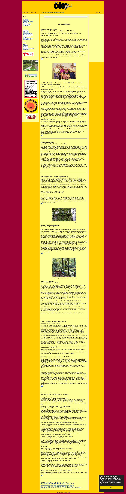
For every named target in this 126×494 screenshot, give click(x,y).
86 (64, 486)
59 (58, 485)
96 (45, 487)
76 (49, 486)
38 (61, 483)
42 (67, 483)
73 (45, 486)
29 (48, 483)
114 (80, 487)
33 (54, 483)
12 (54, 482)
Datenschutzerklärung (28, 48)
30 (49, 483)
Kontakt (25, 44)
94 (42, 487)
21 (67, 482)
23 (70, 482)
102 (56, 487)
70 (41, 486)
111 (74, 487)
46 (73, 483)
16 (60, 482)
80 (55, 486)
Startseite (25, 19)
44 (70, 483)
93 (41, 487)
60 (60, 485)
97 (47, 487)
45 (71, 483)
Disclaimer (25, 47)
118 (45, 488)
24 (41, 483)
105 (62, 487)
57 (55, 485)
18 (63, 482)
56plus (24, 37)
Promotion (25, 23)
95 (44, 487)
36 (58, 483)
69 (73, 485)
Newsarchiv (26, 20)
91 (71, 486)
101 (54, 487)
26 (44, 483)
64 (66, 485)
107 (66, 487)
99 (49, 487)
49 (44, 485)
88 (67, 486)
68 (71, 485)
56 (54, 485)
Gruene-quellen (27, 39)
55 (52, 485)
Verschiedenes (26, 25)
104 (60, 487)
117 (43, 488)
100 (52, 487)
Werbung (25, 45)
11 (52, 482)
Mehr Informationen (109, 484)
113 (78, 487)
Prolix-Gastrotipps (27, 33)
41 (66, 483)
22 (69, 482)
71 (42, 486)
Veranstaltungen (27, 24)
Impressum (25, 49)
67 (70, 485)
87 (66, 486)
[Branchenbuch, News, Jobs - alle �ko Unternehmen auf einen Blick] (31, 78)
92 (73, 486)
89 (68, 486)
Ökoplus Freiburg (27, 36)
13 (55, 482)
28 (47, 483)
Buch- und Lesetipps (28, 21)
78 (52, 486)
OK (111, 488)
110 (72, 487)
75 (48, 486)
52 (48, 485)
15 (58, 482)
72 (44, 486)
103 (58, 487)
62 (63, 485)
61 (61, 485)
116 (41, 488)
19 (64, 482)
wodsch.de (25, 30)
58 (57, 485)
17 (61, 482)
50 (45, 485)
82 (58, 486)
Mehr (42, 59)
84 (61, 486)
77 (51, 486)
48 (42, 485)
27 (45, 483)
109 (70, 487)
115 (82, 487)
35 (57, 483)
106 (64, 487)
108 (68, 487)
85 (63, 486)
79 (54, 486)
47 (41, 485)
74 (47, 486)
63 (64, 485)
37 (60, 483)
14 (57, 482)
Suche (24, 42)
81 (57, 486)
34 (55, 483)
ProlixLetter (26, 31)
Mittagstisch (26, 32)
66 (68, 485)
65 (67, 485)
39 (63, 483)
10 (51, 482)
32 (52, 483)
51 (47, 485)
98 (48, 487)
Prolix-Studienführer (28, 35)
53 (49, 485)
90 (70, 486)
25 (42, 483)
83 (60, 486)
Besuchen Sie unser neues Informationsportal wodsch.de (43, 12)
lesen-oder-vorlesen (28, 38)
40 (64, 483)
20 (66, 482)
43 (68, 483)
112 (76, 487)
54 (51, 485)
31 (51, 483)
